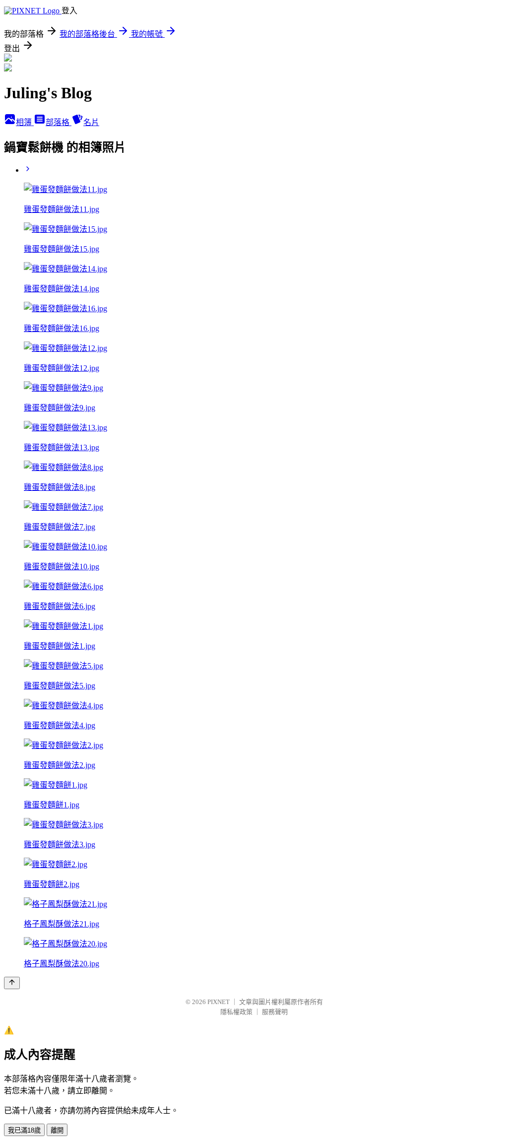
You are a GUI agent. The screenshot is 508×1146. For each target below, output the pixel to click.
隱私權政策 (236, 1011)
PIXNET (218, 1002)
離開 (57, 1130)
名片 (91, 122)
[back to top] (12, 983)
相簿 (25, 122)
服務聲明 (275, 1011)
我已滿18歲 (24, 1130)
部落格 (58, 122)
